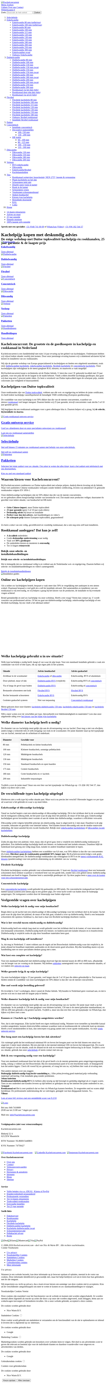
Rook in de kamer (20, 187)
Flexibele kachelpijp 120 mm (25, 107)
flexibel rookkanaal (79, 870)
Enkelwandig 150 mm (22, 40)
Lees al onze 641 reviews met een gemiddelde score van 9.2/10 (29, 1098)
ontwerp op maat (21, 966)
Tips (8, 175)
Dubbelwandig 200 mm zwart (25, 82)
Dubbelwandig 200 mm (22, 80)
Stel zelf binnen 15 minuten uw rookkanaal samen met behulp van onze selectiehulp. (38, 447)
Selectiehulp (12, 17)
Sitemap (10, 1179)
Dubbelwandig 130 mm (22, 65)
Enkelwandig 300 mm (22, 50)
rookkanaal (13, 402)
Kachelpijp (11, 1221)
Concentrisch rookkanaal (82, 700)
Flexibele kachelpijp (15, 1223)
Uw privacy (12, 1252)
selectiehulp (32, 1050)
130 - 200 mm (24, 135)
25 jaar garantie (13, 217)
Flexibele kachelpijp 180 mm (25, 115)
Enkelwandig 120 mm (22, 35)
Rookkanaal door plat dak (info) (26, 92)
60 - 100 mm (23, 140)
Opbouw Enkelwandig (22, 55)
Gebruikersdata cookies (17, 1262)
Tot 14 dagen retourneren (18, 1199)
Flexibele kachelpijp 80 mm (24, 100)
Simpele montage (14, 219)
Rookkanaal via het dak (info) (25, 90)
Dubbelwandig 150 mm (22, 70)
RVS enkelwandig (20, 165)
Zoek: (3, 12)
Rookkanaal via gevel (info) (24, 95)
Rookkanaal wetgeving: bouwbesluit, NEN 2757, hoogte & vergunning (43, 177)
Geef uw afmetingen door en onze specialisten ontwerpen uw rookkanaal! (33, 428)
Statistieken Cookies (16, 1257)
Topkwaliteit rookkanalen (18, 1201)
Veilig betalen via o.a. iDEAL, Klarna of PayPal (28, 1191)
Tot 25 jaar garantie (15, 1206)
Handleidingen (9, 333)
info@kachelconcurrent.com (22, 1115)
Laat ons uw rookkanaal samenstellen (17, 433)
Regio (9, 1236)
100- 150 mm (24, 132)
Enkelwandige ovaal (21, 52)
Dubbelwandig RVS (47, 681)
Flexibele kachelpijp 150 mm (25, 112)
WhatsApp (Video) (55, 227)
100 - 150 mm (24, 145)
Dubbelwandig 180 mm (22, 75)
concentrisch (96, 681)
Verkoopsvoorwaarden (17, 1167)
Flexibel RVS (44, 690)
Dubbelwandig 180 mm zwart (25, 77)
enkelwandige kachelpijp (41, 366)
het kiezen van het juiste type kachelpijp (38, 716)
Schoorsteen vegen (20, 190)
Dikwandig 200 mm (21, 160)
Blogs (9, 1177)
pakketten (57, 963)
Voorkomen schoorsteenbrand (25, 192)
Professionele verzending (18, 1196)
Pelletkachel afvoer (15, 1233)
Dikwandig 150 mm (21, 155)
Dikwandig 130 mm (21, 152)
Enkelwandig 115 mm (22, 32)
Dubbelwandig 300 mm (22, 87)
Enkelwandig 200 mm (22, 45)
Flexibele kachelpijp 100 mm (25, 102)
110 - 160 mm (24, 147)
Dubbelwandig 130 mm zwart (25, 67)
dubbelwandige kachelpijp (17, 366)
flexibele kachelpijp (61, 366)
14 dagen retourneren (16, 212)
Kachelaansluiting (20, 172)
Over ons (11, 1162)
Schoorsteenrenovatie (16, 1231)
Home (9, 207)
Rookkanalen (12, 1218)
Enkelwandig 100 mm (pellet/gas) (27, 25)
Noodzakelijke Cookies (17, 1255)
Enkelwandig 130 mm (22, 37)
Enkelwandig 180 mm (22, 42)
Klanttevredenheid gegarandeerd (21, 1194)
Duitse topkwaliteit (33, 392)
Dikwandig (12, 150)
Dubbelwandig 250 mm (22, 85)
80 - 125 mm (23, 142)
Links (14, 205)
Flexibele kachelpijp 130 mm (25, 110)
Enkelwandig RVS (46, 695)
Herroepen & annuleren (17, 1172)
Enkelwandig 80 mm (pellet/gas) (26, 22)
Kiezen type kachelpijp (22, 197)
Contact (10, 1164)
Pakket (10, 122)
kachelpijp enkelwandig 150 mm (77, 707)
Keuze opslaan (9, 1380)
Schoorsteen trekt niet (21, 182)
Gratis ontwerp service (17, 422)
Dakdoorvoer (12, 1216)
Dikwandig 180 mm (21, 157)
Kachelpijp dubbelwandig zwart (21, 1228)
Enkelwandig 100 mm (22, 30)
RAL (14, 202)
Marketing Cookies (15, 1260)
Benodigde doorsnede (21, 200)
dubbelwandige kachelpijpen (19, 851)
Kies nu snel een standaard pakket (16, 473)
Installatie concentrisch (22, 127)
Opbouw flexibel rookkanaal (24, 117)
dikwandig (57, 676)
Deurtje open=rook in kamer (24, 185)
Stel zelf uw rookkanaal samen (14, 452)
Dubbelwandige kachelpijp (18, 1226)
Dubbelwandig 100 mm (22, 62)
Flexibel (10, 97)
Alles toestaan (24, 1380)
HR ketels (16, 137)
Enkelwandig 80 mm (21, 27)
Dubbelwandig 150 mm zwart (25, 72)
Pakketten (6, 320)
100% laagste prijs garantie (18, 222)
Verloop (10, 162)
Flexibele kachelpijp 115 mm (25, 105)
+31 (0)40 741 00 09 (35, 227)
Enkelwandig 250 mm (22, 47)
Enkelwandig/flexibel (21, 170)
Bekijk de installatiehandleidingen (16, 571)
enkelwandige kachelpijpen (73, 828)
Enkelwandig (12, 20)
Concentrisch (12, 125)
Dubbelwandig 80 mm (22, 60)
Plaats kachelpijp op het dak (24, 180)
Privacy (10, 1169)
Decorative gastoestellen (23, 130)
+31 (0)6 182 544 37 (74, 227)
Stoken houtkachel (20, 195)
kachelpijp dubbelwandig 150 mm (47, 707)
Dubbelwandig (13, 57)
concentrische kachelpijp (84, 366)
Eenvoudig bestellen (16, 1204)
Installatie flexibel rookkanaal (25, 120)
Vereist (25, 1291)
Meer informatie (14, 1265)
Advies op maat (13, 214)
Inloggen (10, 1174)
